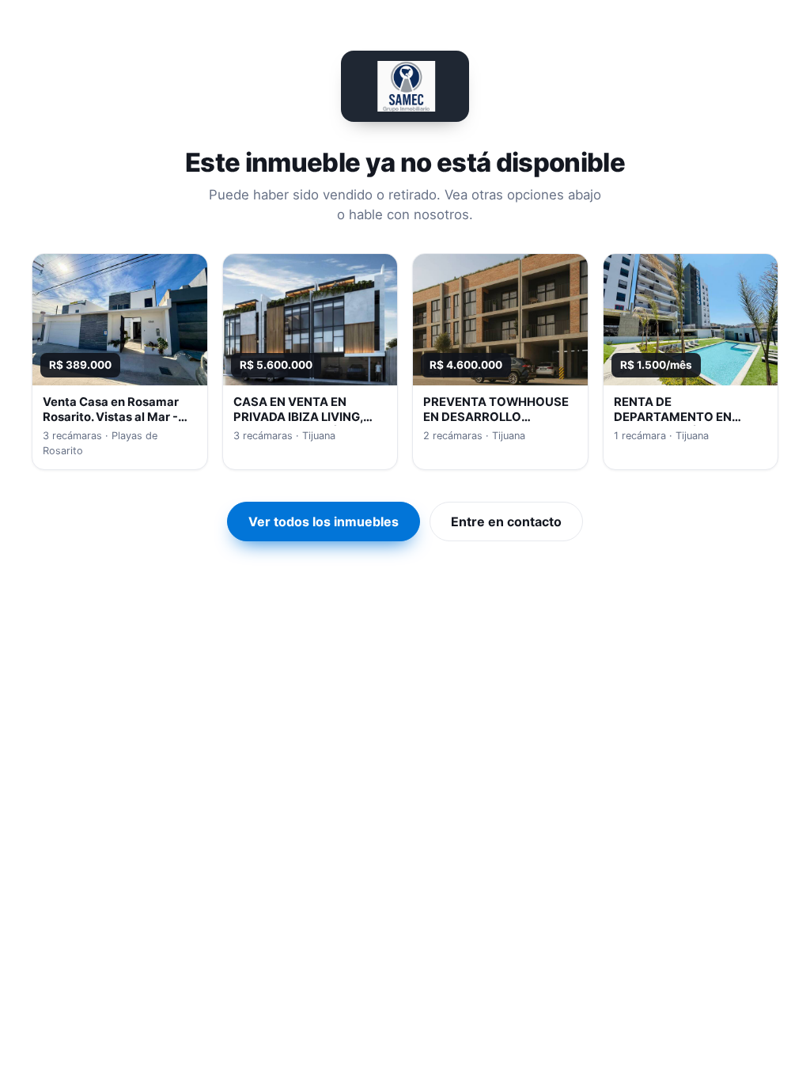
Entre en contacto (506, 521)
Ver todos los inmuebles (323, 521)
